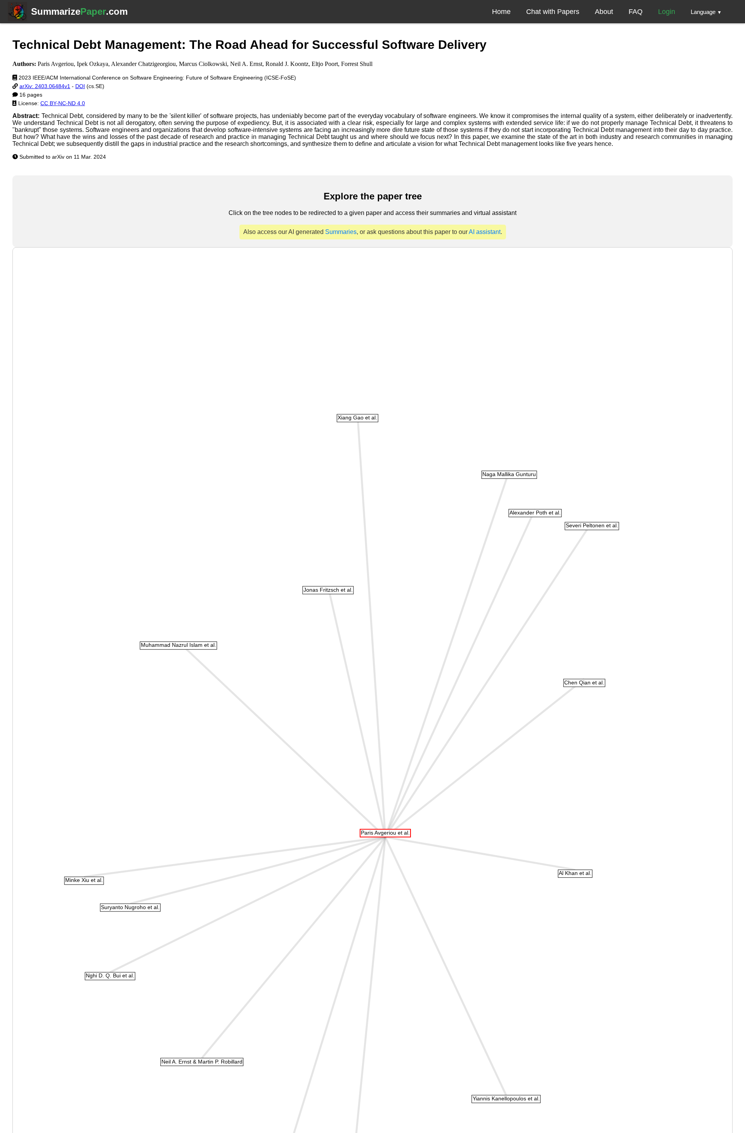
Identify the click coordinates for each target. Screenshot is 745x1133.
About (604, 12)
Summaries (341, 232)
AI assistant (485, 232)
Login (666, 12)
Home (501, 12)
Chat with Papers (552, 12)
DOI (80, 86)
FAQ (636, 12)
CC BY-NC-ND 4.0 (62, 103)
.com (79, 11)
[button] (706, 12)
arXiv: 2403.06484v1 (44, 86)
